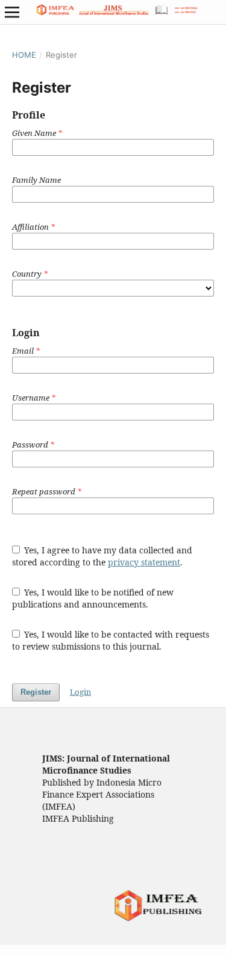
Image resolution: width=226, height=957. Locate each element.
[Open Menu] (12, 12)
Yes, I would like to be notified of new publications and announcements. (93, 598)
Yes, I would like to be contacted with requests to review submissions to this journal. (111, 640)
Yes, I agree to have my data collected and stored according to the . (102, 556)
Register (35, 692)
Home (24, 55)
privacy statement (144, 562)
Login (80, 691)
